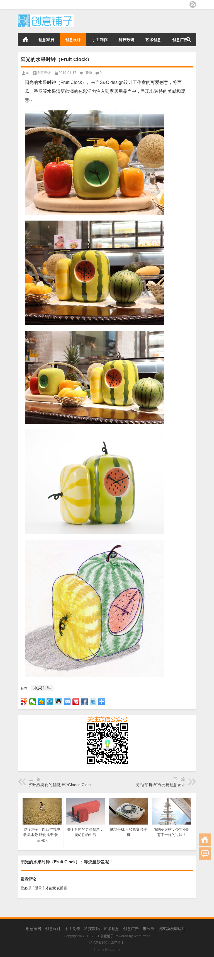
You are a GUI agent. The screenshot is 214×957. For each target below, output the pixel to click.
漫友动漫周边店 (172, 928)
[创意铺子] (46, 16)
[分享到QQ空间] (41, 701)
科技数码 (126, 39)
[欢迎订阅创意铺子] (192, 4)
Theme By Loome (107, 949)
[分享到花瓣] (75, 701)
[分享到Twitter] (93, 701)
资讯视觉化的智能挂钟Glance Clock (60, 784)
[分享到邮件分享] (67, 701)
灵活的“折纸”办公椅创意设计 (160, 784)
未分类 (148, 928)
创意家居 (46, 39)
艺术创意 (153, 39)
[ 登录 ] (38, 888)
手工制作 (100, 39)
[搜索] (188, 39)
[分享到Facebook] (84, 701)
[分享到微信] (32, 701)
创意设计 (73, 39)
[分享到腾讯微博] (50, 701)
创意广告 (180, 39)
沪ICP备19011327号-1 (106, 943)
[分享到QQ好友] (58, 701)
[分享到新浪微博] (24, 701)
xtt (28, 73)
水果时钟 (42, 688)
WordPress (141, 936)
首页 (25, 39)
